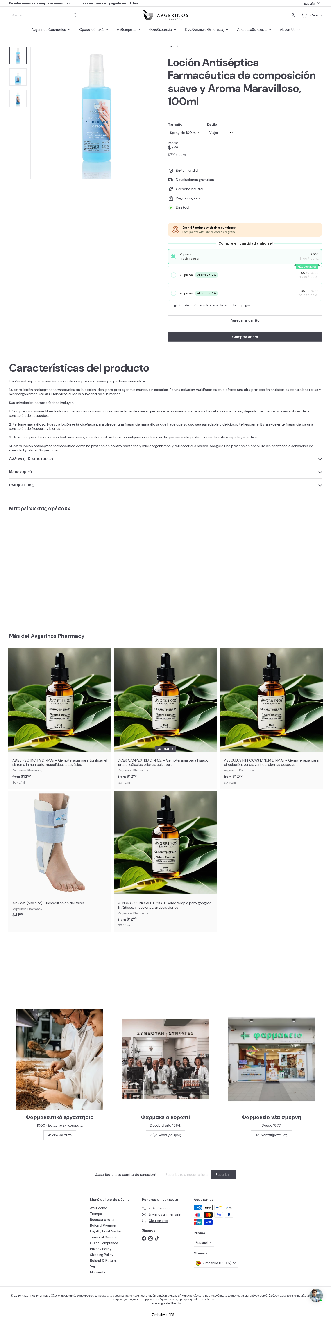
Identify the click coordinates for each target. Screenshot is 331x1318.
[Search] (75, 15)
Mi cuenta (97, 1272)
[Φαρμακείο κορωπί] (165, 1059)
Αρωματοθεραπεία (252, 29)
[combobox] (45, 15)
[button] (245, 256)
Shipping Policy (101, 1255)
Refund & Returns (104, 1260)
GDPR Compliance (104, 1243)
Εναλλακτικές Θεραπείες (205, 29)
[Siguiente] (18, 176)
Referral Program (103, 1225)
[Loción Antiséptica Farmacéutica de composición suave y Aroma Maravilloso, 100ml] (33, 569)
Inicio (172, 46)
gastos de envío (186, 305)
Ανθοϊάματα (126, 29)
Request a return (103, 1219)
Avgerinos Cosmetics (49, 29)
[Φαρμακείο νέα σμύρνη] (271, 1059)
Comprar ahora (245, 336)
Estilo (212, 124)
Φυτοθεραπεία (161, 29)
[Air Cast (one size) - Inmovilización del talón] (59, 856)
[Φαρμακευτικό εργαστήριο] (59, 1059)
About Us (288, 29)
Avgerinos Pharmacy (57, 635)
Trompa (96, 1214)
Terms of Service (103, 1237)
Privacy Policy (100, 1249)
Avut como (98, 1208)
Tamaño (175, 124)
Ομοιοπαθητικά (91, 29)
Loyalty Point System (106, 1231)
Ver (92, 1266)
